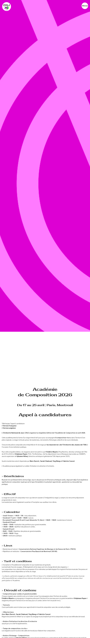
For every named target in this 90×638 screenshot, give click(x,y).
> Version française (9, 426)
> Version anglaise (9, 428)
